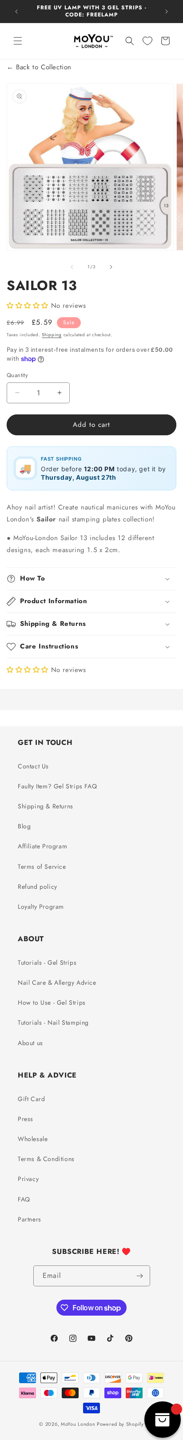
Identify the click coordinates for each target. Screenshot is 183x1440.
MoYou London (78, 1424)
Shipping (52, 334)
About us (30, 1042)
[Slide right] (111, 267)
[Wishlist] (147, 41)
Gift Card (31, 1098)
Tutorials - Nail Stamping (53, 1022)
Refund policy (37, 886)
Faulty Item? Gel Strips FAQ (57, 786)
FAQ (24, 1199)
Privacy (28, 1178)
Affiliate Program (42, 846)
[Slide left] (72, 267)
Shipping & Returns (45, 806)
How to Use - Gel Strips (52, 1002)
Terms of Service (42, 866)
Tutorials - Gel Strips (47, 962)
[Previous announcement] (16, 11)
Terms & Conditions (46, 1158)
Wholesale (33, 1138)
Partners (29, 1219)
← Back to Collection (39, 67)
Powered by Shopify (120, 1424)
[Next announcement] (166, 11)
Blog (24, 826)
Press (25, 1118)
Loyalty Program (41, 906)
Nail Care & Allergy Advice (57, 982)
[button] (18, 41)
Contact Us (33, 766)
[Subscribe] (140, 1275)
